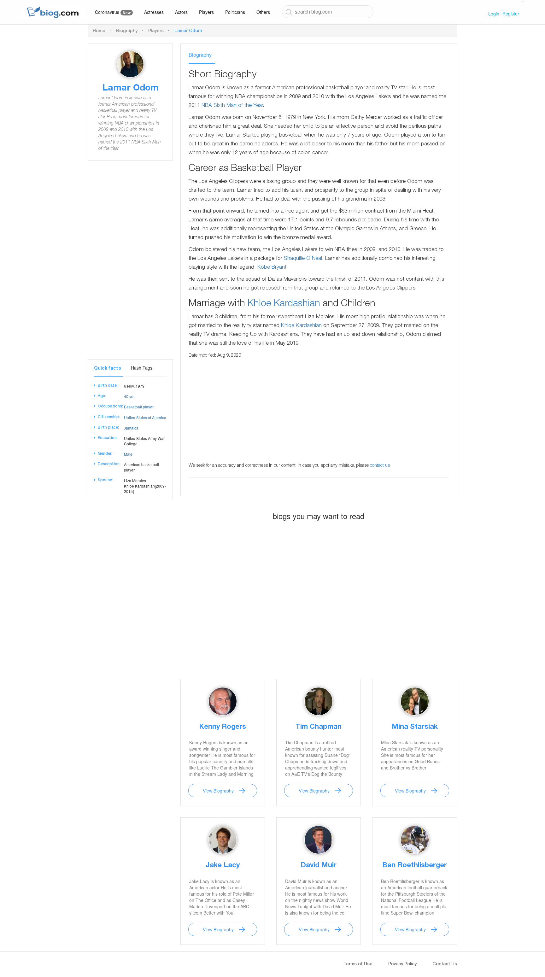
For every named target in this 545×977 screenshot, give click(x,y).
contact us (380, 466)
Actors (181, 12)
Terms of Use (357, 964)
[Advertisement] (130, 264)
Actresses (154, 12)
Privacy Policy (402, 964)
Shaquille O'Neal (303, 258)
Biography (127, 31)
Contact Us (444, 964)
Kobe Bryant (271, 267)
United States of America (145, 417)
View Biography (218, 790)
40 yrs (129, 396)
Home (99, 31)
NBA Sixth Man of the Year (232, 105)
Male (128, 454)
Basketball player (139, 406)
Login (493, 13)
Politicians (235, 12)
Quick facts (107, 368)
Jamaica (131, 427)
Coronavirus (113, 12)
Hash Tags (141, 368)
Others (263, 12)
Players (206, 12)
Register (510, 13)
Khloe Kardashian (284, 304)
